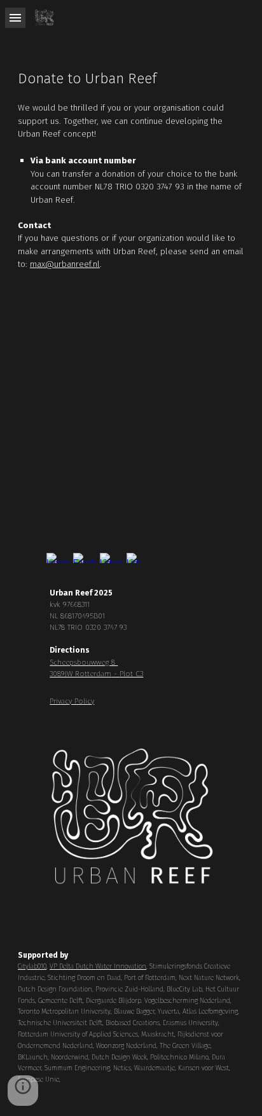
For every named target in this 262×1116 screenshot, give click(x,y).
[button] (15, 17)
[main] (131, 175)
